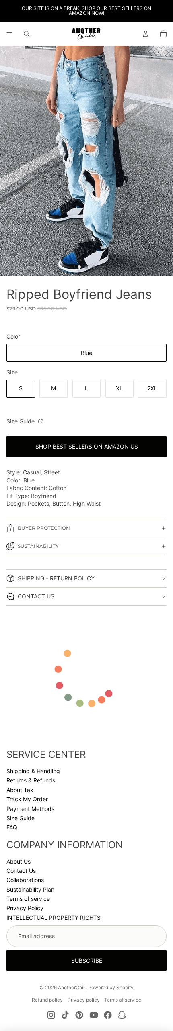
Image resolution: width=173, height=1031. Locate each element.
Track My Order (27, 799)
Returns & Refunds (30, 780)
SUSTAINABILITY (38, 546)
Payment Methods (30, 808)
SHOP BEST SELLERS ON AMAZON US (86, 446)
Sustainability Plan (30, 889)
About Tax (19, 789)
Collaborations (25, 879)
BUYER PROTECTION (44, 528)
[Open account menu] (145, 34)
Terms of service (28, 898)
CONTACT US (36, 596)
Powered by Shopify (111, 987)
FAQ (11, 827)
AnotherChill (72, 987)
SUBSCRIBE (86, 960)
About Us (18, 861)
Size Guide (21, 421)
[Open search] (26, 34)
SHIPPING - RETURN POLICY (56, 578)
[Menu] (9, 33)
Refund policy (47, 1000)
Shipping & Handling (33, 771)
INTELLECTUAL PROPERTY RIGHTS (53, 917)
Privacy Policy (24, 907)
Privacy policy (84, 1000)
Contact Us (21, 870)
